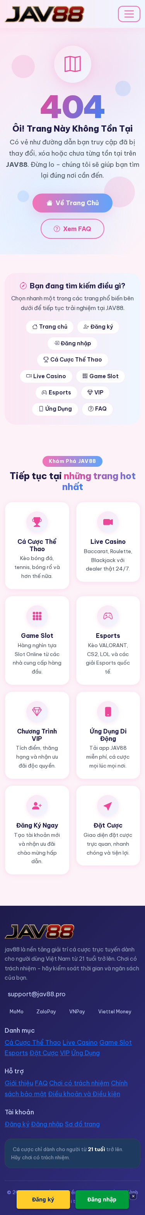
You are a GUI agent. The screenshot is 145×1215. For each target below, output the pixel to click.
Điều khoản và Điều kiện (84, 1094)
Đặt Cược (43, 1053)
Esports (60, 392)
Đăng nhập (76, 343)
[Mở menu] (129, 14)
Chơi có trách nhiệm (79, 1083)
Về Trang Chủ (77, 203)
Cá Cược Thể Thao (76, 359)
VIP (98, 392)
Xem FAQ (77, 229)
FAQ (101, 408)
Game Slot (104, 376)
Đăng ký (101, 326)
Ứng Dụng (58, 408)
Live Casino (49, 376)
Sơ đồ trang (82, 1124)
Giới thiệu (19, 1083)
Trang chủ (53, 326)
